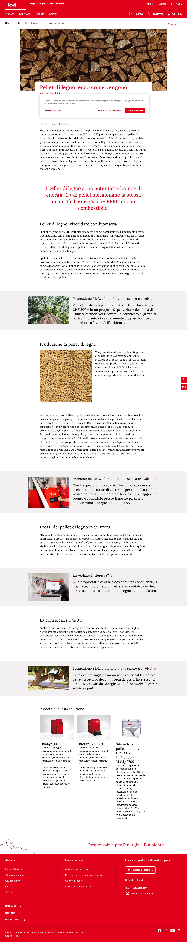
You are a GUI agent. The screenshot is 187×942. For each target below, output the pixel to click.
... (14, 23)
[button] (140, 870)
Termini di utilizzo (24, 932)
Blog (20, 23)
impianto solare (53, 639)
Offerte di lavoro (74, 880)
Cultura (9, 886)
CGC (81, 932)
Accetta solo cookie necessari (110, 110)
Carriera (162, 3)
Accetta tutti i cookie (135, 110)
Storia (8, 892)
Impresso (9, 932)
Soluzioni (24, 14)
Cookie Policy (12, 936)
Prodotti (39, 14)
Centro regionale (14, 875)
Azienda (150, 3)
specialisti (107, 647)
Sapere (10, 14)
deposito (45, 457)
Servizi (53, 14)
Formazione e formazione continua (84, 875)
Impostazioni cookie (53, 110)
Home (8, 23)
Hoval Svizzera (13, 869)
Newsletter (10, 912)
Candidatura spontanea (78, 886)
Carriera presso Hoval (77, 869)
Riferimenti (10, 906)
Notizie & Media (12, 919)
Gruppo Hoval (13, 880)
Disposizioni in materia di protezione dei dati (55, 932)
